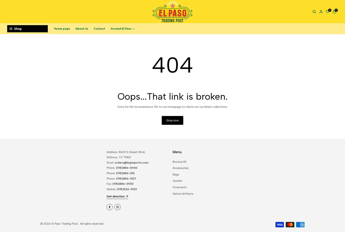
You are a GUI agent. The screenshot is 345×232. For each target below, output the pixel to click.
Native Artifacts (182, 193)
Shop (18, 29)
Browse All (179, 161)
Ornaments (179, 187)
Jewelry (177, 180)
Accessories (180, 168)
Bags (175, 174)
